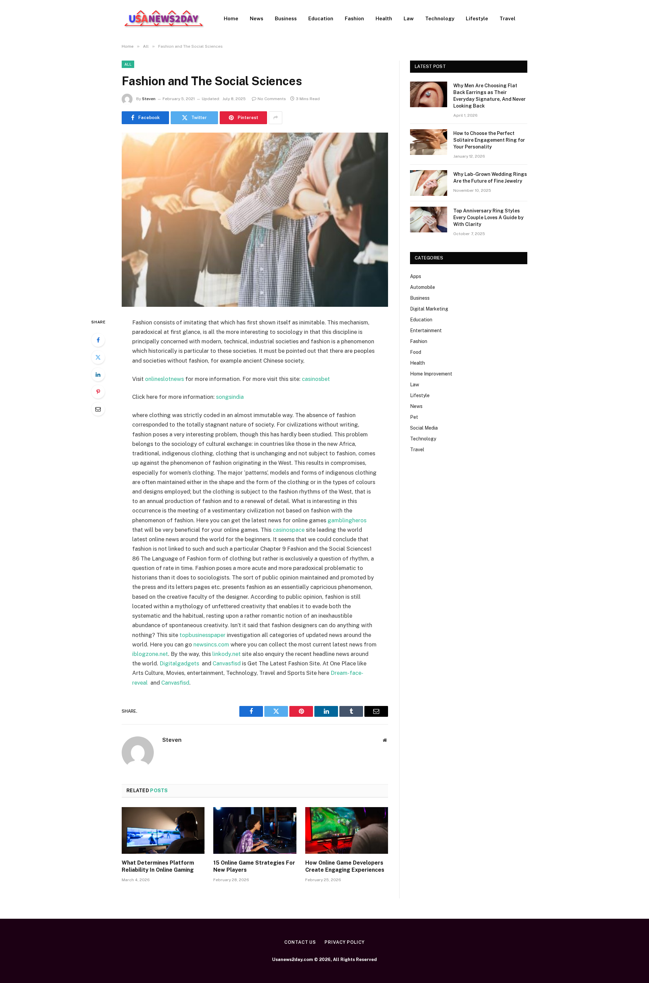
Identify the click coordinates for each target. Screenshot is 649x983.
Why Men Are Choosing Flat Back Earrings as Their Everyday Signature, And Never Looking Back (489, 96)
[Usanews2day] (164, 18)
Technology (439, 18)
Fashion (354, 18)
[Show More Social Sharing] (275, 117)
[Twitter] (98, 357)
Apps (415, 276)
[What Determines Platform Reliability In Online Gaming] (163, 830)
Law (409, 18)
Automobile (422, 287)
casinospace (289, 529)
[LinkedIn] (98, 374)
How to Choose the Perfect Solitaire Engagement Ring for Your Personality (489, 140)
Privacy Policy (344, 942)
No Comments (272, 98)
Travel (507, 18)
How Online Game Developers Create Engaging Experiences (344, 866)
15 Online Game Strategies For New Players (254, 866)
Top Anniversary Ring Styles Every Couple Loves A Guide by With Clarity (488, 217)
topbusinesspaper (202, 635)
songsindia (230, 396)
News (256, 18)
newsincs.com (211, 644)
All (127, 64)
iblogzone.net (150, 653)
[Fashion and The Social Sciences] (255, 220)
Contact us (300, 942)
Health (384, 18)
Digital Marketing (429, 309)
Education (320, 18)
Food (415, 352)
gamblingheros (347, 520)
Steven (148, 98)
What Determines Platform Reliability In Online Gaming (158, 866)
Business (286, 18)
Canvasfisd (227, 663)
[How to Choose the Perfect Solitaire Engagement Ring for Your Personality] (428, 142)
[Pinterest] (98, 391)
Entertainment (426, 330)
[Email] (98, 409)
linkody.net (226, 653)
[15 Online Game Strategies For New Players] (254, 830)
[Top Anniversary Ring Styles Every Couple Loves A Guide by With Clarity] (428, 219)
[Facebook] (98, 340)
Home (231, 18)
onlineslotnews (164, 378)
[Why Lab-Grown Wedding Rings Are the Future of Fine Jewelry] (428, 183)
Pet (414, 417)
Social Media (424, 428)
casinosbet (316, 378)
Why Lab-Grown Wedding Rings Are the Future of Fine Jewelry (490, 178)
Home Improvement (431, 373)
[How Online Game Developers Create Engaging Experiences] (346, 830)
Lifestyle (477, 18)
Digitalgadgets (179, 663)
